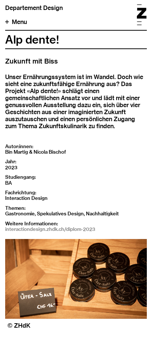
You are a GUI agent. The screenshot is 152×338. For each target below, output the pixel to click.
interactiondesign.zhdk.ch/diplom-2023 (50, 229)
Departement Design (34, 8)
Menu (19, 21)
